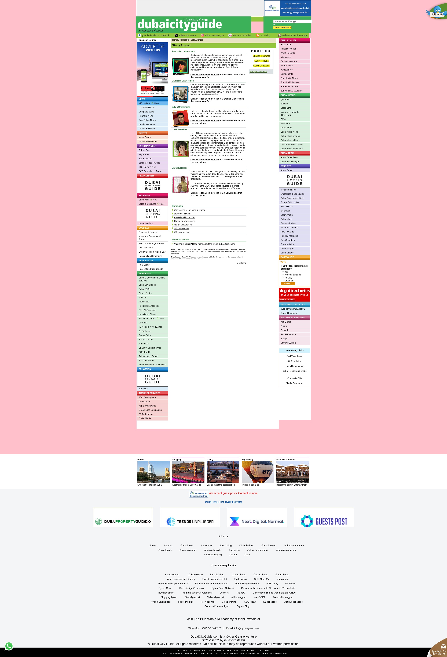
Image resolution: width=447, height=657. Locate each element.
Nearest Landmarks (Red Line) (290, 113)
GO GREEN (262, 653)
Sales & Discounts (151, 204)
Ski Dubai (285, 211)
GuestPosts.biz (261, 61)
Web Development (147, 397)
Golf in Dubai (287, 206)
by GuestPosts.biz (232, 640)
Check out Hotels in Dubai (149, 485)
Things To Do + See (290, 202)
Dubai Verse (270, 601)
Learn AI (224, 592)
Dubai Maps (286, 219)
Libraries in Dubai (182, 214)
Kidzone (142, 297)
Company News (146, 112)
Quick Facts (286, 99)
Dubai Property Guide (247, 583)
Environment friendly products (211, 583)
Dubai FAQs (144, 289)
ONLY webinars (294, 356)
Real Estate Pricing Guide (151, 269)
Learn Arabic (287, 215)
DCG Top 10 (144, 352)
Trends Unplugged (283, 597)
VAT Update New (149, 103)
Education (143, 388)
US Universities (181, 228)
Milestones (286, 57)
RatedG (241, 592)
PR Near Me (207, 601)
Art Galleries (144, 331)
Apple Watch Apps (147, 406)
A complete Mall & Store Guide (186, 485)
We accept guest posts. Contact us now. (233, 493)
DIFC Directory (146, 247)
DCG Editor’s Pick (147, 167)
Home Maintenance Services (152, 364)
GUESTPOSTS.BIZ (278, 653)
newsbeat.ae (172, 574)
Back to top (241, 263)
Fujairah (284, 330)
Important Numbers (290, 227)
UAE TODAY (263, 650)
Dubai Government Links (292, 198)
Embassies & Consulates (292, 194)
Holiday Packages (289, 236)
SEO (205, 640)
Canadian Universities (184, 221)
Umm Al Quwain (288, 343)
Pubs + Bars (144, 150)
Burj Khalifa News (289, 78)
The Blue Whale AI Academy (196, 592)
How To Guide (287, 232)
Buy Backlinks (166, 592)
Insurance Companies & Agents (150, 238)
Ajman (284, 326)
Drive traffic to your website (173, 583)
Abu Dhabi (286, 322)
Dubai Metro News (289, 132)
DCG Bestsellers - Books (150, 171)
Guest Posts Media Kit (214, 579)
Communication (288, 223)
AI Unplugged (238, 597)
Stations (284, 104)
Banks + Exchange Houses (151, 243)
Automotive (144, 343)
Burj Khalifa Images (290, 82)
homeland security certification (223, 155)
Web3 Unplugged (161, 601)
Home (175, 40)
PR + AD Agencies (147, 310)
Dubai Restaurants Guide (295, 371)
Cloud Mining (229, 601)
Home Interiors (146, 223)
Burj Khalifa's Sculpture (292, 91)
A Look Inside (287, 65)
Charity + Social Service (150, 348)
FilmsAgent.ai (192, 597)
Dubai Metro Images (290, 136)
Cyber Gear (165, 588)
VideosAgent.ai (215, 597)
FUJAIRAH (227, 650)
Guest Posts (282, 574)
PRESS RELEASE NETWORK (242, 653)
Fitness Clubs (145, 293)
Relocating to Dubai (148, 356)
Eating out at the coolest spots (221, 485)
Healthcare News (147, 124)
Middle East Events (148, 141)
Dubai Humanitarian (294, 366)
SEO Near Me (262, 579)
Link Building (217, 574)
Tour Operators (288, 240)
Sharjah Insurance (261, 56)
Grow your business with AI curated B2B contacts (268, 588)
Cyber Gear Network (222, 588)
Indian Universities (183, 225)
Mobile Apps (144, 401)
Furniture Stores (146, 360)
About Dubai (286, 170)
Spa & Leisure (145, 158)
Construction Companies (150, 256)
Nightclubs (144, 154)
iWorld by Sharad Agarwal (293, 309)
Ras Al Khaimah (288, 334)
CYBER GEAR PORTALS (171, 653)
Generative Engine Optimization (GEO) (274, 592)
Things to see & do (250, 485)
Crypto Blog (243, 606)
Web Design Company (191, 588)
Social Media (145, 418)
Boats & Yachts (146, 339)
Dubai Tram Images (290, 161)
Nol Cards (285, 123)
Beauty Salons (145, 335)
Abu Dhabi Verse (293, 601)
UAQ (253, 650)
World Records (288, 53)
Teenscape (144, 302)
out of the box (185, 601)
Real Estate (144, 265)
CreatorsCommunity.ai (216, 606)
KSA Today (250, 601)
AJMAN (217, 650)
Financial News (146, 116)
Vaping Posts (239, 574)
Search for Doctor (151, 318)
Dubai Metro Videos (290, 140)
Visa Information (288, 190)
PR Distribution (146, 414)
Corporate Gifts (294, 378)
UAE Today (272, 583)
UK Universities (181, 232)
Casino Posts (261, 574)
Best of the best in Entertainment (291, 485)
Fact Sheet (286, 44)
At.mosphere (287, 70)
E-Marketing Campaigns (150, 410)
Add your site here (258, 71)
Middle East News (147, 128)
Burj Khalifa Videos (290, 86)
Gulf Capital (240, 579)
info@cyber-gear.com (246, 628)
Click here (230, 244)
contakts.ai (282, 579)
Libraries (143, 323)
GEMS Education (261, 66)
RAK (236, 650)
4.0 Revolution (294, 361)
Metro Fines (286, 127)
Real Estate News (147, 120)
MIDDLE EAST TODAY (195, 653)
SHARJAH (244, 650)
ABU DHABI (207, 650)
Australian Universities (184, 217)
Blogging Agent (169, 597)
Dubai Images (287, 248)
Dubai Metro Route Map (292, 148)
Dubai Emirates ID (147, 285)
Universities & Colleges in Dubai (189, 210)
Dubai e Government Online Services (152, 279)
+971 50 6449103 (211, 628)
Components (287, 74)
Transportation (287, 244)
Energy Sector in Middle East (152, 252)
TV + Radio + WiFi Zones (150, 327)
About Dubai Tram (289, 157)
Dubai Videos (287, 253)
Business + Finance (148, 232)
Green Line (286, 108)
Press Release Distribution (180, 579)
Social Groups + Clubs (149, 163)
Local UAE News (147, 107)
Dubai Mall (148, 200)
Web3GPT (259, 597)
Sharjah (284, 338)
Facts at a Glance (289, 61)
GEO (215, 640)
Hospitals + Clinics (147, 314)
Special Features (289, 313)
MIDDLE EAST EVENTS (217, 653)
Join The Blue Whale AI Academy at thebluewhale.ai (223, 619)
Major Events (145, 137)
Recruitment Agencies (149, 306)
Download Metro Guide (292, 144)
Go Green (290, 583)
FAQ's (283, 119)
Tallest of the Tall (288, 49)
